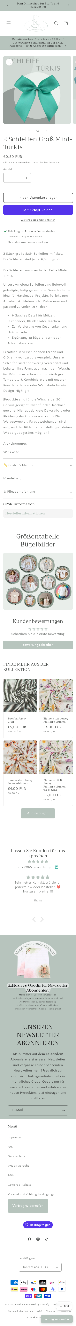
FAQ (10, 1147)
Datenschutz (16, 1156)
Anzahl (7, 169)
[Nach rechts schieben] (47, 131)
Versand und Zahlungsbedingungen (32, 1194)
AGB (11, 1175)
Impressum (15, 1137)
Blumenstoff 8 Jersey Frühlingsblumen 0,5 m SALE (54, 785)
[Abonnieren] (63, 1110)
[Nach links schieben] (29, 131)
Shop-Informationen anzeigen (28, 242)
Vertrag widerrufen (28, 1206)
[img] (38, 861)
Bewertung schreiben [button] (38, 645)
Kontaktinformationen (40, 1317)
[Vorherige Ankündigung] (7, 5)
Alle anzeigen (38, 813)
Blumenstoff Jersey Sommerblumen (20, 782)
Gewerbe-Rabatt (19, 1184)
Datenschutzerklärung (20, 1311)
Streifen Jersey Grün (17, 720)
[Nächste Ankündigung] (68, 5)
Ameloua (20, 1304)
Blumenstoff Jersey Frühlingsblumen (55, 720)
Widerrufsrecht (18, 1165)
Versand (22, 162)
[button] (8, 23)
